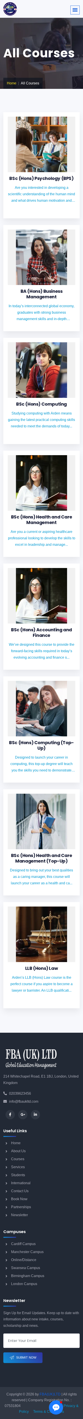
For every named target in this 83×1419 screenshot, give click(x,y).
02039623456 (20, 1093)
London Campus (24, 1284)
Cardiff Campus (23, 1244)
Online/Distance (23, 1260)
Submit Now (26, 1357)
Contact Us (20, 1191)
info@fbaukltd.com (23, 1101)
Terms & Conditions (48, 1411)
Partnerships (21, 1207)
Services (18, 1167)
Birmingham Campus (27, 1276)
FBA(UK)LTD (50, 1394)
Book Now (19, 1199)
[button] (56, 1407)
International (21, 1183)
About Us (18, 1151)
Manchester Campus (27, 1252)
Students (18, 1175)
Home (11, 83)
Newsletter (19, 1215)
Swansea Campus (25, 1268)
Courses (17, 1159)
